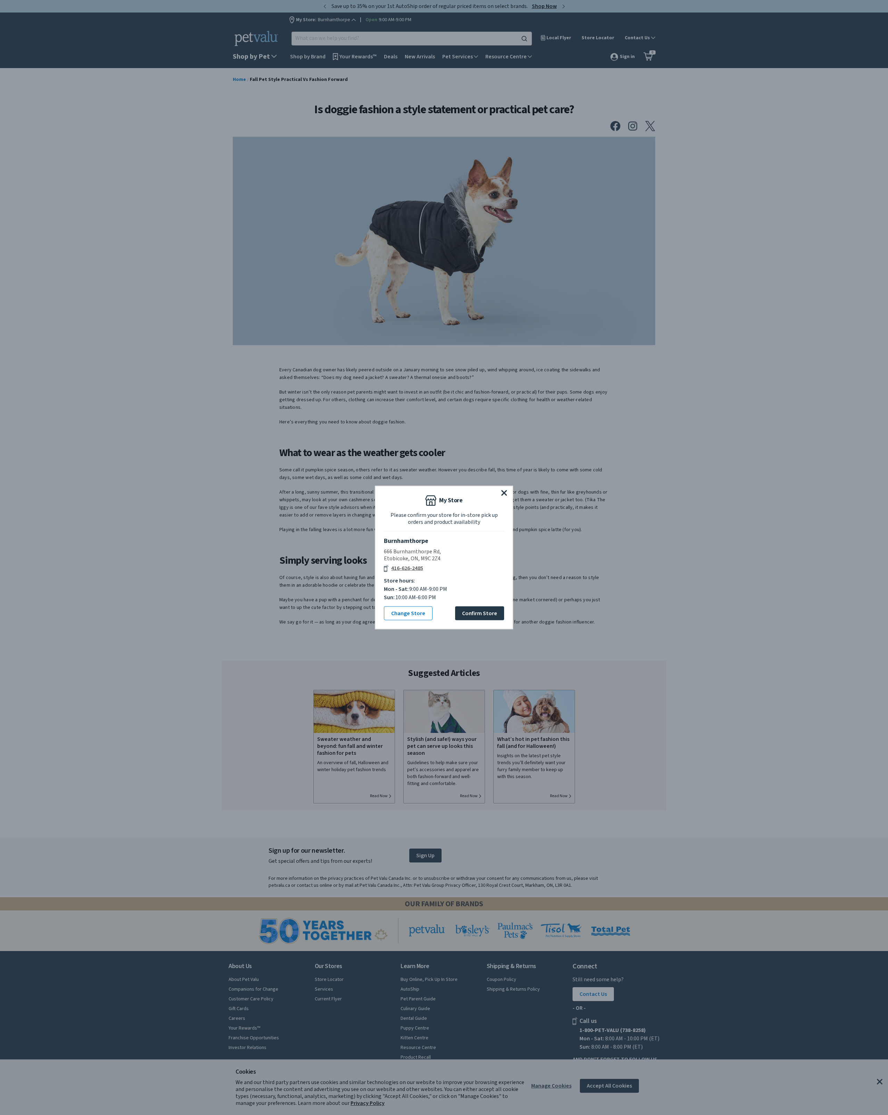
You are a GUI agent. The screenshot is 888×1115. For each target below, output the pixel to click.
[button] (504, 493)
